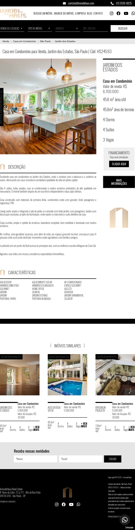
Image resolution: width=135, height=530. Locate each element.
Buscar (122, 28)
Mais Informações (119, 182)
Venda (5, 41)
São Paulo (45, 41)
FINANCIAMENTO (119, 158)
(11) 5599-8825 (123, 3)
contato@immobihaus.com (81, 3)
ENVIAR (112, 459)
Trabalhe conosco (7, 501)
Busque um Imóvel (43, 13)
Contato (98, 13)
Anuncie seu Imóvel (64, 13)
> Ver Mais (36, 428)
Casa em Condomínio (24, 41)
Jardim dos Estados (65, 41)
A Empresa (80, 13)
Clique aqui (119, 164)
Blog (89, 13)
